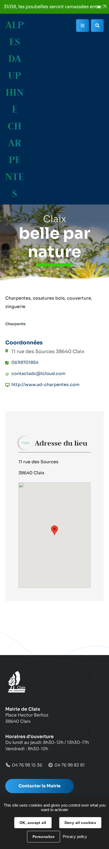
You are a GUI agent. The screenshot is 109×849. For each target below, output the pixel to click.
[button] (54, 530)
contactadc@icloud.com (38, 373)
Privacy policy (75, 836)
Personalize (44, 837)
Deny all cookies (80, 823)
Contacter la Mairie (40, 786)
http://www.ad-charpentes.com (45, 384)
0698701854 (24, 362)
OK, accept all (33, 823)
